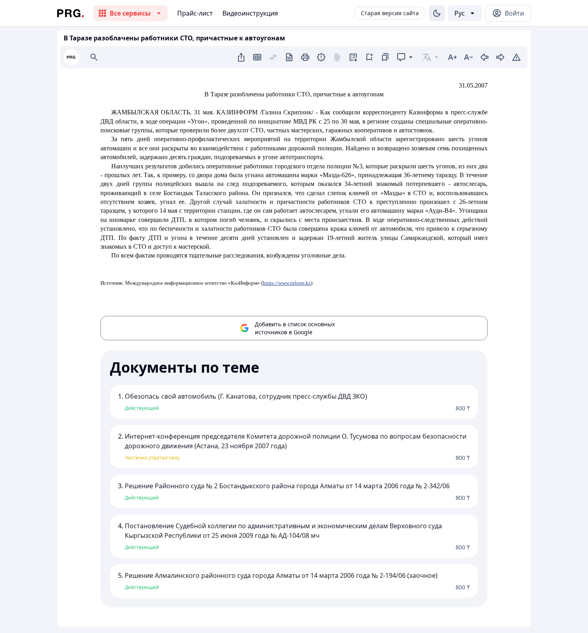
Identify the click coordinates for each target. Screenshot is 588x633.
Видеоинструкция (250, 13)
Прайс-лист (195, 13)
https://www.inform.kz (287, 283)
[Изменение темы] (437, 13)
